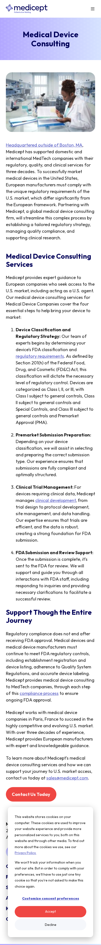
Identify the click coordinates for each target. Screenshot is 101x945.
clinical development (55, 500)
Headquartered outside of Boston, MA (44, 145)
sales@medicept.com (67, 778)
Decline (50, 924)
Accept (50, 911)
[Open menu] (92, 8)
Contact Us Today (31, 794)
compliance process (39, 693)
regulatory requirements (40, 356)
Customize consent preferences (50, 898)
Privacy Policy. (25, 853)
